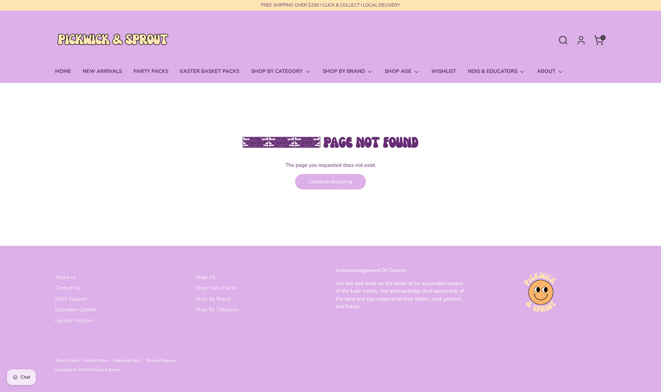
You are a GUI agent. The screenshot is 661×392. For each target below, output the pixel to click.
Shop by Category (277, 71)
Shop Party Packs (216, 287)
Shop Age (399, 71)
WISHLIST (443, 71)
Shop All (206, 277)
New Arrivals (102, 71)
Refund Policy (96, 360)
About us (65, 277)
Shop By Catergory (217, 309)
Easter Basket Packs (209, 71)
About (547, 71)
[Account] (581, 40)
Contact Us (67, 287)
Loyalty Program (74, 320)
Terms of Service (160, 360)
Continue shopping (330, 181)
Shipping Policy (127, 360)
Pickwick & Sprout (104, 369)
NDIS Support (71, 298)
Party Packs (151, 71)
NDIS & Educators (493, 71)
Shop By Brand (213, 298)
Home (63, 71)
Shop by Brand (344, 71)
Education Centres (76, 309)
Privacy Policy (67, 360)
